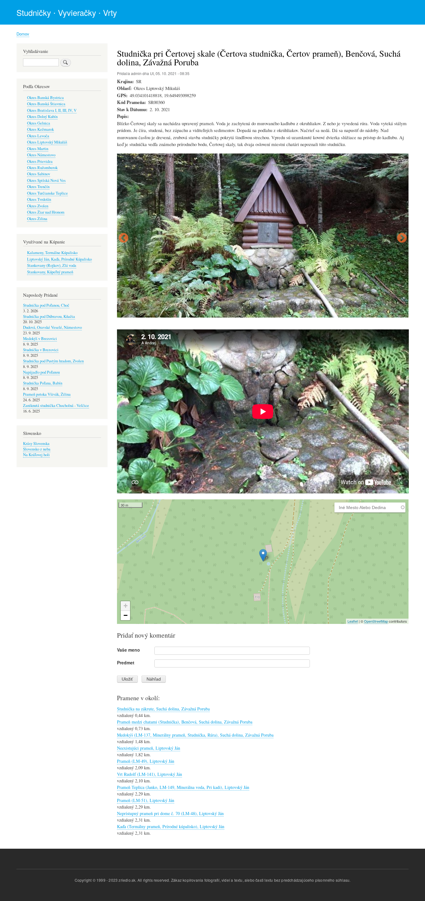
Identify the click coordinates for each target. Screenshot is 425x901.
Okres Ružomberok (42, 167)
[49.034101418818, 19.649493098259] (263, 555)
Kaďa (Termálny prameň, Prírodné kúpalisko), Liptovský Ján (170, 826)
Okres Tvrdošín (39, 199)
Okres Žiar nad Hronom (45, 212)
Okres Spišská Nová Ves (46, 180)
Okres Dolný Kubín (42, 116)
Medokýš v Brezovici (40, 338)
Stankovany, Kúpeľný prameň (50, 272)
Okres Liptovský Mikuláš (47, 142)
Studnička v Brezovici (40, 349)
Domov (22, 34)
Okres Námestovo (41, 155)
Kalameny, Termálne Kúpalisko (52, 252)
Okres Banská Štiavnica (46, 103)
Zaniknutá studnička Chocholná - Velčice (56, 405)
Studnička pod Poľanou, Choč (46, 305)
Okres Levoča (38, 136)
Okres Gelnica (38, 123)
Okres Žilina (37, 218)
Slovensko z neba (36, 449)
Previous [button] (123, 238)
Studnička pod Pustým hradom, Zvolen (53, 361)
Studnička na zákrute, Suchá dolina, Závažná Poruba (163, 709)
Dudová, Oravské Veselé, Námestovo (52, 327)
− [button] (126, 615)
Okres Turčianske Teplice (47, 193)
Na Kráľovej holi (36, 454)
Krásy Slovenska (36, 443)
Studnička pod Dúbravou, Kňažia (49, 316)
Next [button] (402, 238)
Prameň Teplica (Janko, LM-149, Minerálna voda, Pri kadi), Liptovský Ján (183, 787)
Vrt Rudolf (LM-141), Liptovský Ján (149, 774)
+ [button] (126, 606)
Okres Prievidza (40, 161)
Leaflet (353, 621)
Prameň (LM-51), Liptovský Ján (145, 800)
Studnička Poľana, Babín (42, 383)
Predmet (125, 662)
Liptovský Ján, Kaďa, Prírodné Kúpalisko (59, 259)
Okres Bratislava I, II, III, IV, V (52, 110)
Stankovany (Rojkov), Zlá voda (51, 265)
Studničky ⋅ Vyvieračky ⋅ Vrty (66, 12)
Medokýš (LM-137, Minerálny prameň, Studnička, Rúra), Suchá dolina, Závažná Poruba (195, 735)
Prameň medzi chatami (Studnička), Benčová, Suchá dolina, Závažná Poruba (184, 722)
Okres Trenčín (38, 186)
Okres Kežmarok (40, 129)
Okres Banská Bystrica (45, 97)
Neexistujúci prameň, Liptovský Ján (148, 748)
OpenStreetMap (376, 621)
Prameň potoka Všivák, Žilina (47, 394)
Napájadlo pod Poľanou (41, 372)
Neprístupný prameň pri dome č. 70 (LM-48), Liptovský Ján (170, 813)
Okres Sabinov (38, 174)
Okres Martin (37, 148)
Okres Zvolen (37, 206)
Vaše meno (128, 650)
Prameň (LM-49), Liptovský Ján (145, 761)
